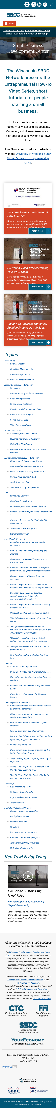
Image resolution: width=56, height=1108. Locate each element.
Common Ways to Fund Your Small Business (30, 671)
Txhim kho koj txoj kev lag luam (24, 487)
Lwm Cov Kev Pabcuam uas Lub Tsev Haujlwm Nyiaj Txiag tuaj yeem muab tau (31, 738)
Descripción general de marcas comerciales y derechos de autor (30, 606)
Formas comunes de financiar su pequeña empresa (28, 724)
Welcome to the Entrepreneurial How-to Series (27, 214)
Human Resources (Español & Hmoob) (21, 457)
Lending (8, 663)
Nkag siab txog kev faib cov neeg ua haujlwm (30, 613)
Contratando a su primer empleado (26, 466)
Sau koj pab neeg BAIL (20, 482)
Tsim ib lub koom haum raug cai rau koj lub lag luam (30, 620)
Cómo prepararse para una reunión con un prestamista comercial (29, 716)
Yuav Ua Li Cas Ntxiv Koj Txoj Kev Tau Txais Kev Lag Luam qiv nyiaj (29, 777)
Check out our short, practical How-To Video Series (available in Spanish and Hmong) (26, 32)
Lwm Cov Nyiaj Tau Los (20, 744)
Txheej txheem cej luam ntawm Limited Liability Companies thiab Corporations (28, 640)
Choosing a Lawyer (19, 495)
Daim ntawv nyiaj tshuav (21, 404)
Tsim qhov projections (20, 425)
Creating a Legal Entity (20, 501)
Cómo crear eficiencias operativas (25, 461)
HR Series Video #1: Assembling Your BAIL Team (27, 270)
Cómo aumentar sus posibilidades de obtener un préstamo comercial (30, 707)
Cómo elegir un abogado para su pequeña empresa (28, 552)
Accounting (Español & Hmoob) (18, 384)
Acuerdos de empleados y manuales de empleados (27, 544)
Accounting (9, 360)
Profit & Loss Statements (21, 379)
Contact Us (7, 1066)
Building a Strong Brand (21, 792)
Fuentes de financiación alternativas (26, 731)
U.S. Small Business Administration (31, 989)
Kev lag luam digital (19, 816)
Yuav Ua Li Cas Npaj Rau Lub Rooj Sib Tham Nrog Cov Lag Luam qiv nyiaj (29, 768)
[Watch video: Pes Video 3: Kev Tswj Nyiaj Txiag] (28, 876)
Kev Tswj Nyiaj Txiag (19, 419)
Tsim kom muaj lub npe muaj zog (24, 842)
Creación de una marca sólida (23, 811)
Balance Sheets (17, 363)
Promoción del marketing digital (24, 837)
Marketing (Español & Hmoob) (17, 807)
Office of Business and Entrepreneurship (25, 979)
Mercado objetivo (18, 821)
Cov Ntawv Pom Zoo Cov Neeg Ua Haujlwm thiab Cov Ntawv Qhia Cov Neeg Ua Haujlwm (30, 569)
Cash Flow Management (21, 369)
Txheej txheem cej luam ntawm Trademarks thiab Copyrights (29, 648)
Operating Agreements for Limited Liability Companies (29, 522)
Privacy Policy (35, 1104)
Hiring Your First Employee (22, 444)
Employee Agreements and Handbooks (27, 506)
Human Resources (12, 430)
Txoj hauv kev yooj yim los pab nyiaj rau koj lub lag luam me (30, 760)
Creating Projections (19, 374)
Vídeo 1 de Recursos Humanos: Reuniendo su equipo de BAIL (27, 326)
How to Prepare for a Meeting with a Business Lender (30, 679)
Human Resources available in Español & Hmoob (28, 451)
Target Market (16, 802)
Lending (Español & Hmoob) (16, 702)
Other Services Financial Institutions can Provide (28, 696)
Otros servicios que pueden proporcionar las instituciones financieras (30, 752)
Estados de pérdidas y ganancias (25, 409)
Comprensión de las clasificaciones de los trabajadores (28, 561)
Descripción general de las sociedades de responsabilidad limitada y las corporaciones (30, 586)
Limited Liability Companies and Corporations (31, 511)
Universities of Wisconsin (27, 982)
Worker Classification (20, 533)
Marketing (8, 783)
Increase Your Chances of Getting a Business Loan (30, 687)
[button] (51, 4)
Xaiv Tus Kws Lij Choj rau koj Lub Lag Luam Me (29, 657)
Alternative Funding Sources (23, 666)
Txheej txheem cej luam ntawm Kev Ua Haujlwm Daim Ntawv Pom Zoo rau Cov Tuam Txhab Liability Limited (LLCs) (30, 630)
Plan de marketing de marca (22, 832)
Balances (14, 388)
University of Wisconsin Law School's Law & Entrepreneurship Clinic (29, 158)
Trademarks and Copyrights (22, 528)
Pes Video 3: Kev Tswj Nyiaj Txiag (24, 893)
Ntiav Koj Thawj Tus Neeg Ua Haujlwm (27, 471)
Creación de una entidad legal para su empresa (27, 578)
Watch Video (37, 230)
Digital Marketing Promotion (23, 797)
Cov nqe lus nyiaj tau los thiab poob (26, 393)
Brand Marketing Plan (20, 786)
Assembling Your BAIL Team (23, 433)
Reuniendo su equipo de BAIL (23, 476)
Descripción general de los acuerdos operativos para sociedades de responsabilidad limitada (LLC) (26, 596)
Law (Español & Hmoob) (15, 539)
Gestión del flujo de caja (21, 414)
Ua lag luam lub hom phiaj (21, 848)
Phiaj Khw (15, 826)
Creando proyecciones (20, 398)
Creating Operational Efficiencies (25, 438)
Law (6, 492)
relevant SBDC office (42, 998)
